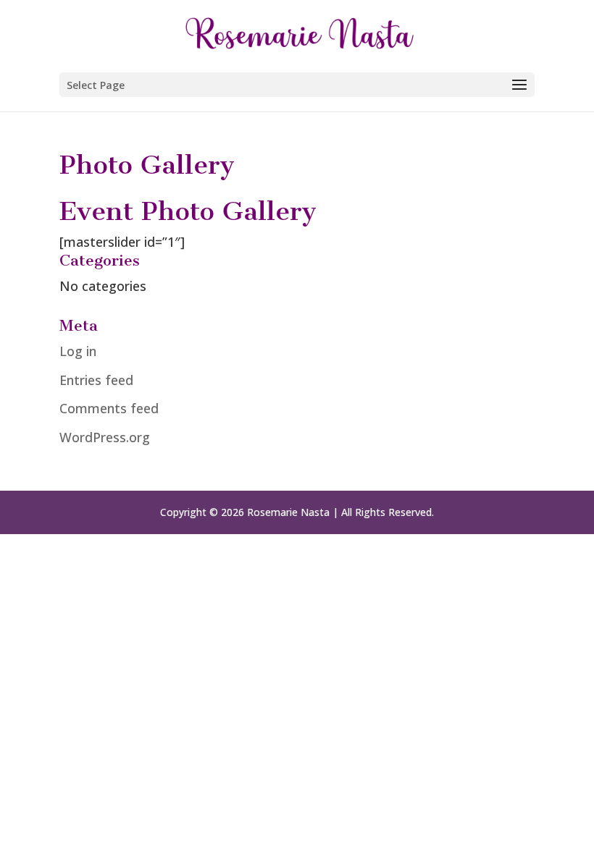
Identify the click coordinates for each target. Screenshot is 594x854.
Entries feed (96, 380)
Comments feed (109, 408)
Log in (77, 351)
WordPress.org (104, 437)
